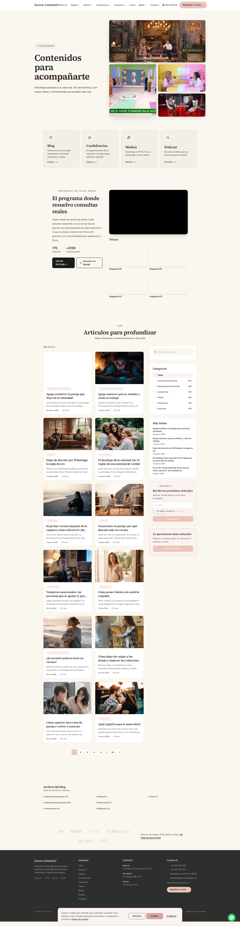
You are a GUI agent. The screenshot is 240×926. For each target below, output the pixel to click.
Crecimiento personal (56, 796)
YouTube (63, 878)
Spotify (55, 878)
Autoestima (52, 808)
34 (112, 752)
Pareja (102, 796)
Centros (86, 5)
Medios (82, 894)
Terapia (74, 5)
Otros (154, 796)
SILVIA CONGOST (46, 5)
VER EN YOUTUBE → (61, 263)
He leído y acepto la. (170, 512)
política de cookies (80, 919)
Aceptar (154, 916)
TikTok (47, 878)
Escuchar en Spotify (89, 263)
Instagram (38, 878)
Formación (119, 5)
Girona (126, 881)
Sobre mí (63, 5)
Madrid (126, 865)
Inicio (81, 865)
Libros (132, 5)
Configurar (171, 916)
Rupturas (104, 808)
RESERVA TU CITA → (193, 5)
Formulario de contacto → (178, 882)
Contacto (154, 5)
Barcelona (127, 873)
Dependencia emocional (58, 802)
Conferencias (102, 5)
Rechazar (137, 916)
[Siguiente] (119, 752)
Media (141, 5)
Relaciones (105, 802)
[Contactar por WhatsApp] (232, 918)
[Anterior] (67, 752)
